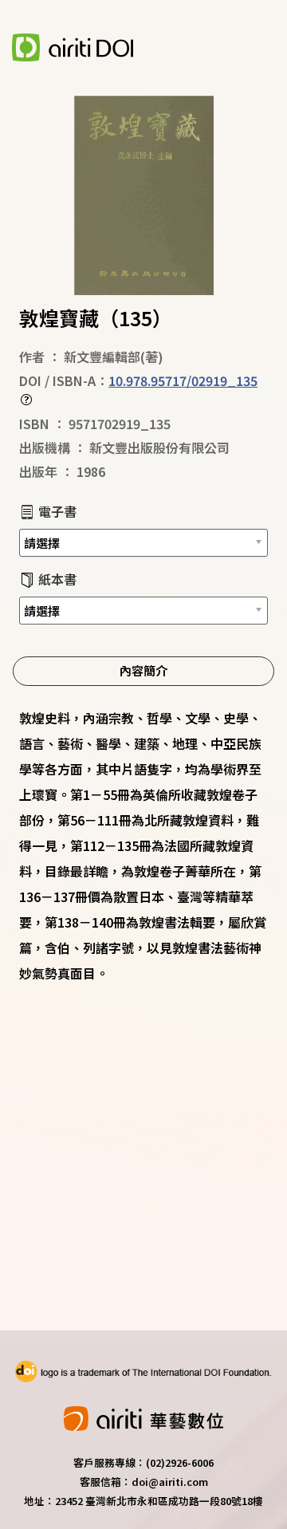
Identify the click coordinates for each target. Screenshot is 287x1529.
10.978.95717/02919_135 (183, 380)
